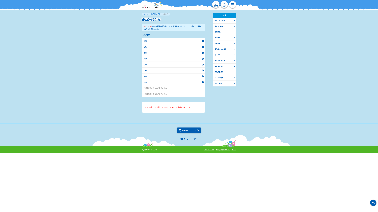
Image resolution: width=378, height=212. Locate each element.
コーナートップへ (190, 139)
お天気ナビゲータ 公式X (190, 130)
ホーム (146, 14)
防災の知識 (218, 83)
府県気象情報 (219, 72)
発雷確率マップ (220, 60)
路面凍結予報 (156, 14)
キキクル (217, 55)
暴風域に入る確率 (220, 49)
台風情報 (217, 43)
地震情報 (217, 32)
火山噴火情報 (219, 78)
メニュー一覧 (209, 150)
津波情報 (217, 37)
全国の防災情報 (220, 20)
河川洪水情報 (219, 66)
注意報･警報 (219, 26)
